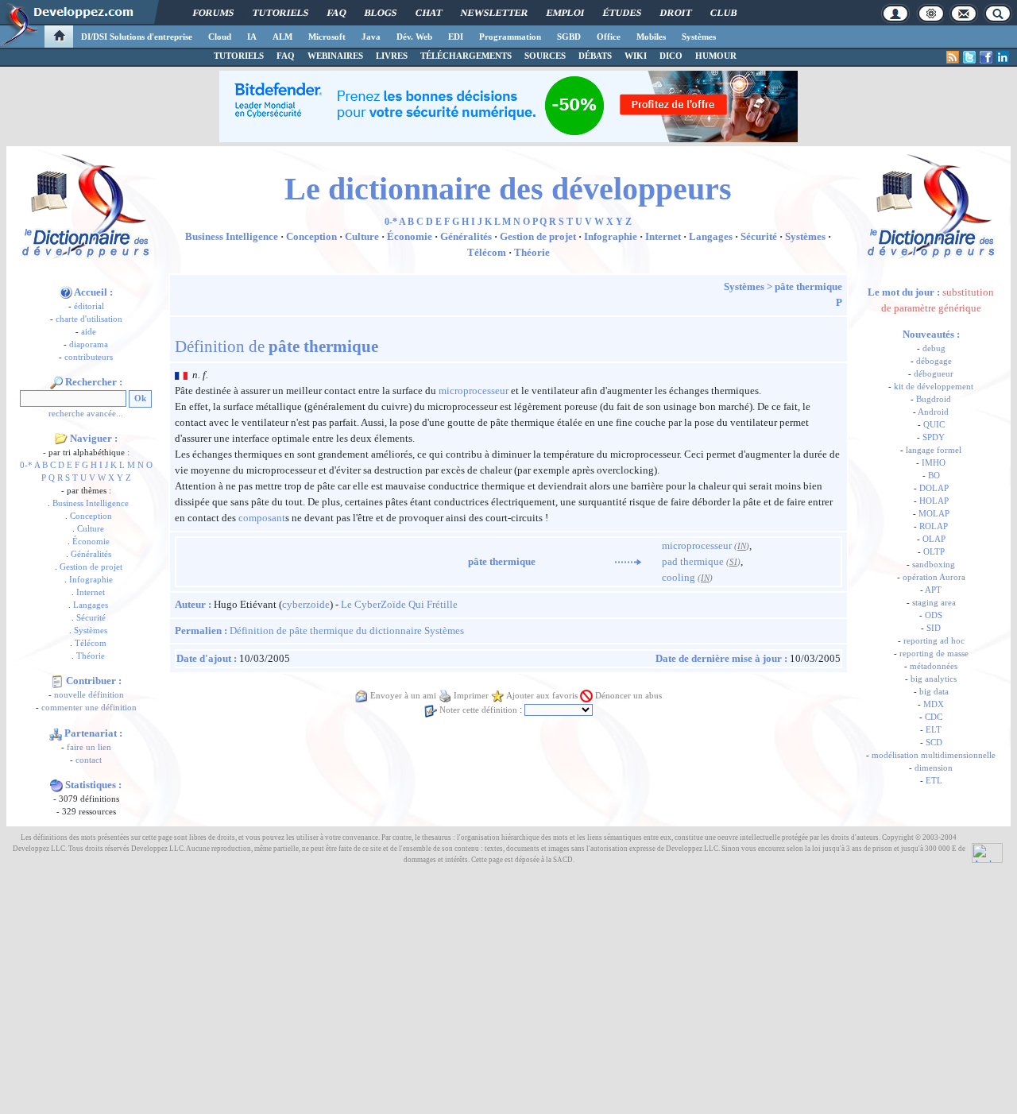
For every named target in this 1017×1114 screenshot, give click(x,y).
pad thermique (693, 561)
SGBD (569, 36)
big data (934, 691)
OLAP (933, 539)
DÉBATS (595, 55)
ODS (933, 615)
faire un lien (89, 747)
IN (741, 546)
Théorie (90, 656)
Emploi (565, 12)
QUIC (934, 424)
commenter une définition (89, 707)
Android (933, 412)
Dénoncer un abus (628, 695)
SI (733, 562)
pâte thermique (808, 286)
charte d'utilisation (89, 319)
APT (933, 590)
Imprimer (471, 695)
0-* (26, 465)
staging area (934, 602)
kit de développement (933, 386)
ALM (282, 36)
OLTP (934, 551)
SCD (934, 742)
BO (934, 475)
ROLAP (933, 526)
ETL (934, 780)
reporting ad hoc (934, 640)
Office (609, 36)
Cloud (219, 36)
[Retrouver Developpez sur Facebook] (986, 57)
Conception (91, 516)
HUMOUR (716, 55)
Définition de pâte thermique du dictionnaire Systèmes (347, 630)
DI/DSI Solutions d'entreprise (136, 36)
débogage (934, 361)
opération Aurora (934, 577)
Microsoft (327, 36)
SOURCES (545, 55)
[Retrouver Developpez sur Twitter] (969, 57)
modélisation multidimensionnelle (934, 755)
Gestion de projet (91, 567)
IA (252, 36)
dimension (934, 768)
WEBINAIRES (335, 55)
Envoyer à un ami (403, 695)
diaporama (88, 344)
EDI (455, 36)
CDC (933, 717)
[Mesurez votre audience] (987, 851)
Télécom (90, 643)
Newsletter (494, 12)
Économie (91, 541)
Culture (90, 528)
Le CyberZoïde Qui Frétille (399, 604)
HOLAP (934, 501)
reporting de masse (934, 653)
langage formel (933, 450)
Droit (676, 12)
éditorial (89, 306)
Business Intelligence (90, 503)
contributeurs (88, 357)
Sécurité (91, 617)
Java (371, 36)
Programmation (510, 36)
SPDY (933, 437)
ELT (934, 729)
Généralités (91, 554)
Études (622, 12)
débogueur (933, 373)
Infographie (91, 579)
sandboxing (933, 564)
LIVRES (392, 55)
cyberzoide (306, 604)
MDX (933, 704)
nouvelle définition (89, 694)
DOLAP (934, 488)
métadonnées (933, 666)
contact (88, 760)
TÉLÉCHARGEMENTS (466, 55)
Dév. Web (414, 36)
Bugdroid (933, 399)
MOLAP (933, 513)
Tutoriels (280, 12)
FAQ (336, 12)
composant (261, 518)
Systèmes (699, 36)
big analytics (934, 679)
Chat (428, 12)
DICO (671, 55)
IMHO (933, 462)
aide (88, 331)
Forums (213, 12)
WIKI (636, 55)
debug (933, 348)
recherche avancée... (85, 413)
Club (723, 12)
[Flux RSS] (952, 57)
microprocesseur (473, 390)
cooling (678, 577)
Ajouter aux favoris (542, 695)
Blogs (380, 12)
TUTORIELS (239, 55)
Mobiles (651, 36)
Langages (90, 605)
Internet (90, 592)
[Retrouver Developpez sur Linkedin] (1002, 57)
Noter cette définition (478, 710)
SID (933, 628)
